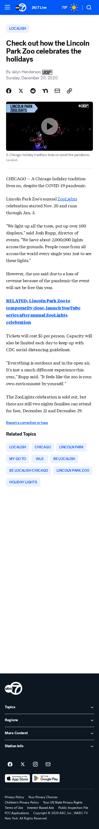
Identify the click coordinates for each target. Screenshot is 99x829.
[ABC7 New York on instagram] (35, 764)
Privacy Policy (14, 797)
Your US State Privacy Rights (63, 802)
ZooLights (67, 198)
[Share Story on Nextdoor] (45, 90)
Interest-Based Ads (40, 807)
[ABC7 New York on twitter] (22, 764)
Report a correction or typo (27, 422)
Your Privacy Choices (43, 797)
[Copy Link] (69, 90)
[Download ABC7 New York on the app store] (17, 778)
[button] (7, 7)
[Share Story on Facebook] (8, 90)
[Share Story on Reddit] (33, 90)
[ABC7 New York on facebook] (10, 764)
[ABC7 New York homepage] (20, 7)
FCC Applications (17, 813)
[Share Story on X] (20, 90)
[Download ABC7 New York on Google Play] (46, 778)
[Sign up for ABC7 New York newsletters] (48, 764)
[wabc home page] (13, 688)
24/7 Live (39, 7)
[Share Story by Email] (57, 90)
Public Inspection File (73, 807)
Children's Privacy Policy (22, 802)
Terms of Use (14, 807)
